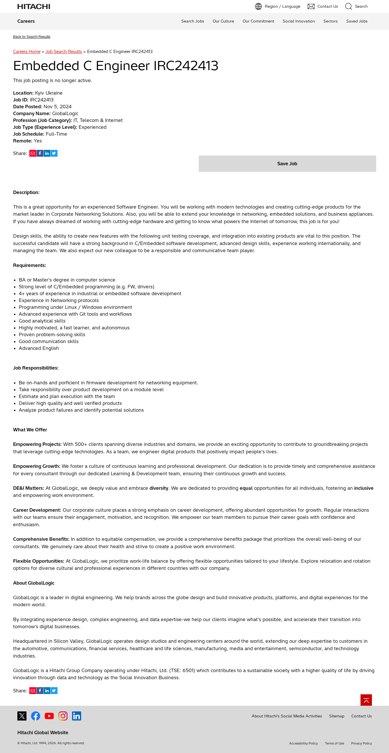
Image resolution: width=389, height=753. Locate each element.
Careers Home (26, 51)
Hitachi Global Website (42, 732)
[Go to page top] (366, 700)
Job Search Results (64, 51)
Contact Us (361, 716)
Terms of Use (334, 743)
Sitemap (336, 716)
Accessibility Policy (303, 743)
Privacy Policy (361, 743)
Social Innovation (299, 21)
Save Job (287, 163)
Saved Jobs (357, 21)
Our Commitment (258, 21)
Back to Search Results (31, 36)
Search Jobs (192, 21)
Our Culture (223, 21)
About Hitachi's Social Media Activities (287, 716)
